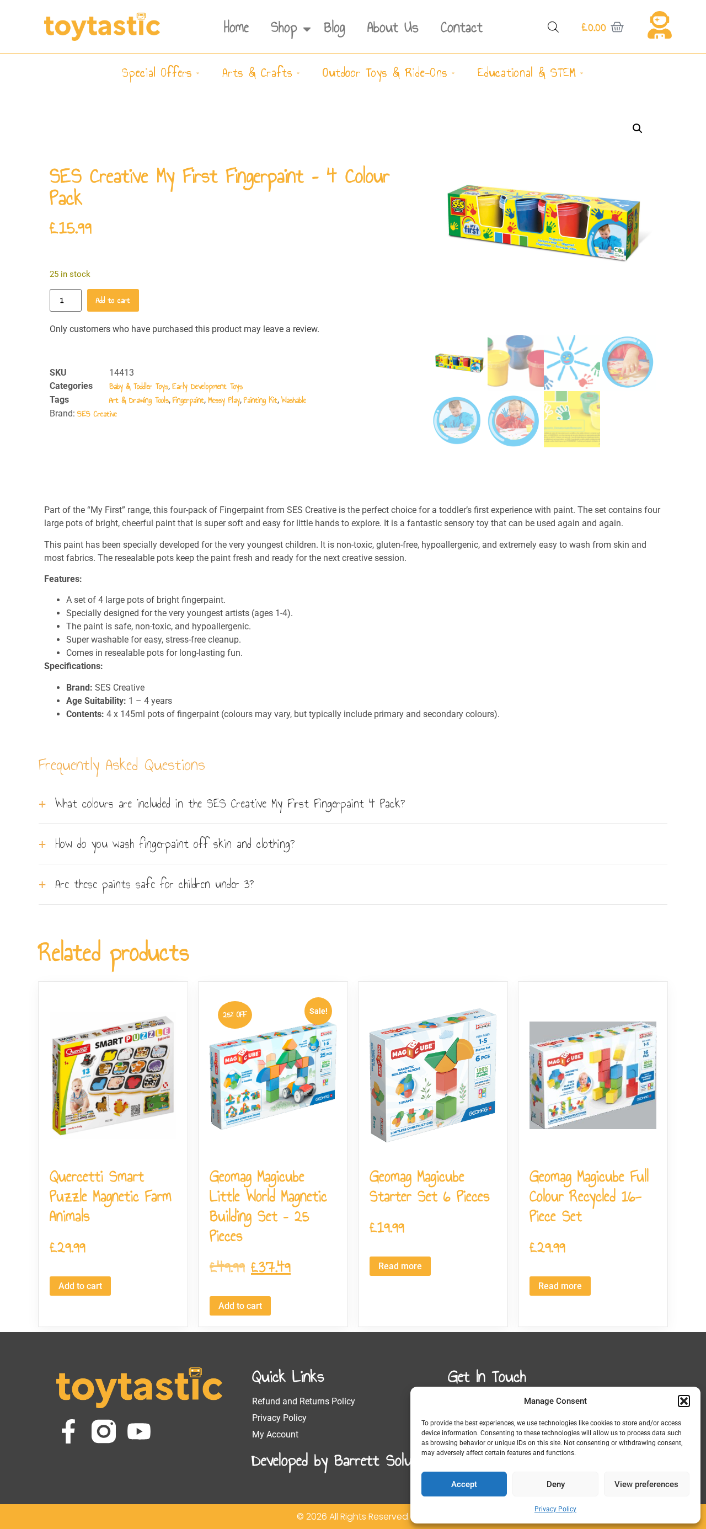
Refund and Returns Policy (303, 1401)
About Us (393, 27)
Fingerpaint (188, 400)
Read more (400, 1266)
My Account (275, 1434)
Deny (556, 1484)
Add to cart (113, 300)
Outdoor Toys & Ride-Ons (385, 72)
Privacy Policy (555, 1509)
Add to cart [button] (80, 1286)
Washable (293, 400)
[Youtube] (139, 1431)
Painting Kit (260, 400)
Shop (284, 27)
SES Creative (97, 414)
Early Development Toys (207, 386)
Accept (464, 1484)
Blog (334, 27)
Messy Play (224, 400)
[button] (683, 1401)
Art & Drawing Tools (139, 400)
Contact (462, 27)
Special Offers (157, 72)
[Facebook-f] (68, 1431)
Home (236, 27)
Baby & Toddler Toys (138, 386)
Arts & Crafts (257, 72)
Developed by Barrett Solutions (347, 1460)
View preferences (646, 1484)
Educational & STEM (527, 72)
